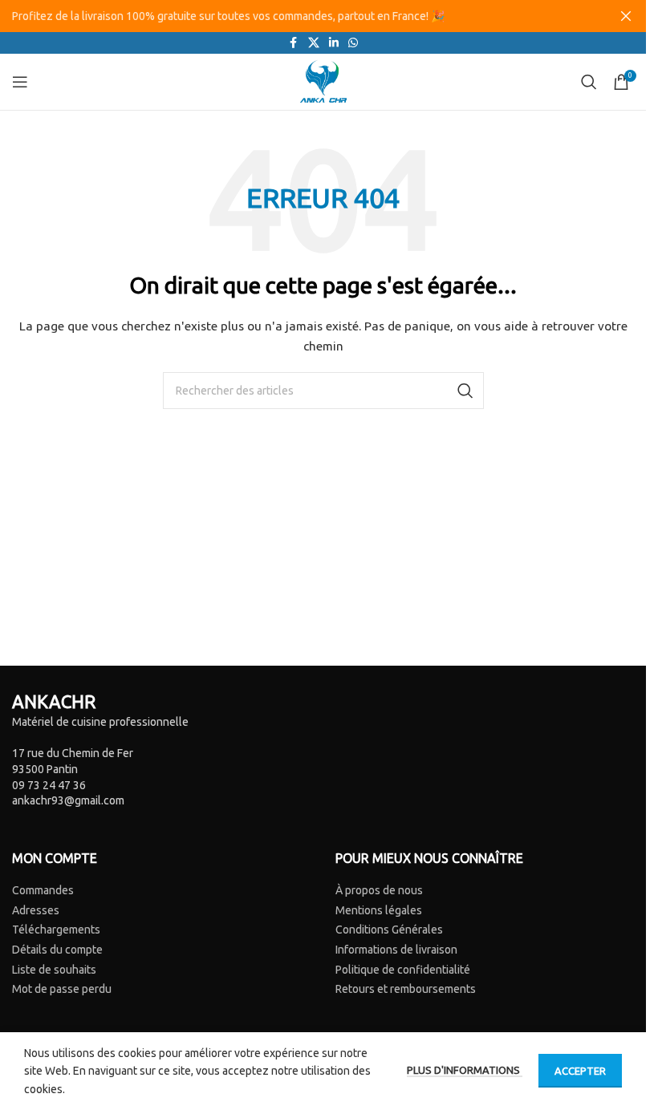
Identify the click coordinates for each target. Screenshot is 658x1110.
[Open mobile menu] (20, 82)
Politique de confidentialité (402, 969)
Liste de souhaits (54, 969)
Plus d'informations (464, 1070)
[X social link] (313, 43)
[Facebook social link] (293, 43)
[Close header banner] (626, 16)
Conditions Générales (389, 929)
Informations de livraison (396, 949)
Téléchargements (56, 929)
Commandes (43, 890)
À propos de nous (379, 890)
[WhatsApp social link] (353, 43)
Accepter (580, 1070)
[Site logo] (323, 81)
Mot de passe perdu (62, 988)
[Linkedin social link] (333, 43)
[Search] (589, 82)
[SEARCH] (465, 390)
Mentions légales (378, 910)
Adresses (35, 910)
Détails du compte (57, 949)
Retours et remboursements (405, 988)
